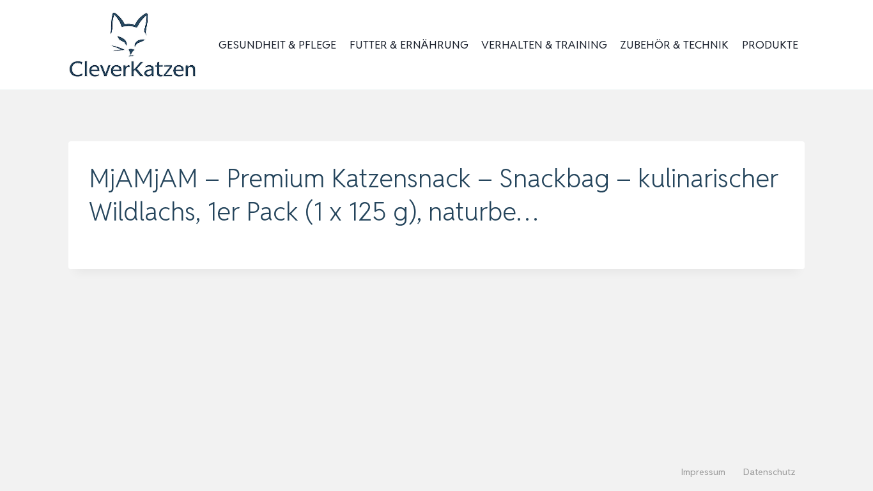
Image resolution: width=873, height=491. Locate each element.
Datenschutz (769, 472)
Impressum (703, 472)
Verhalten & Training (544, 45)
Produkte (770, 45)
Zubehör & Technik (674, 45)
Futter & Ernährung (409, 45)
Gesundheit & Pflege (277, 45)
